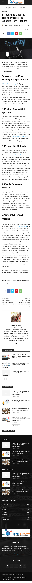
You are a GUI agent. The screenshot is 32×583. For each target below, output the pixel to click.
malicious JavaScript (21, 226)
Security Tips (5, 283)
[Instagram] (20, 566)
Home (3, 7)
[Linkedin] (16, 343)
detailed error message (10, 84)
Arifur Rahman (9, 25)
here (3, 275)
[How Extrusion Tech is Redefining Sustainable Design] (6, 373)
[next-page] (5, 379)
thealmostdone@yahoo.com (16, 554)
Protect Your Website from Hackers (20, 280)
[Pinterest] (16, 33)
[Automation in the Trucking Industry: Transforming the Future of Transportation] (6, 357)
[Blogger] (7, 566)
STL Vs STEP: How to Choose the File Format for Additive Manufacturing (20, 393)
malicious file (17, 155)
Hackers (8, 280)
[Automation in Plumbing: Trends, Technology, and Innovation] (6, 365)
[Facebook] (8, 33)
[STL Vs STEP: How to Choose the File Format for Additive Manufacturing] (6, 393)
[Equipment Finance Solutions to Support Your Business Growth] (6, 411)
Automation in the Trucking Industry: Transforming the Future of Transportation (21, 356)
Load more (15, 425)
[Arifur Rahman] (3, 25)
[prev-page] (3, 379)
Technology (8, 7)
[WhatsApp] (20, 33)
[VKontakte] (24, 566)
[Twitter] (12, 33)
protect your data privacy (20, 136)
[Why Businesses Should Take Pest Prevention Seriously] (6, 402)
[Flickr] (16, 566)
